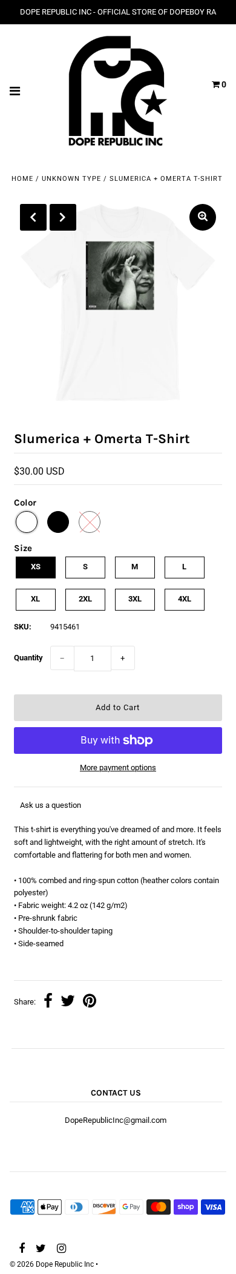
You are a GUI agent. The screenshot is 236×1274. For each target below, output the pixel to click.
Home (22, 179)
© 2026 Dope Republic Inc (52, 1264)
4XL (184, 598)
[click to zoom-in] (202, 217)
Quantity (28, 657)
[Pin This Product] (89, 1002)
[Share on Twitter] (68, 1002)
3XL (135, 598)
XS (36, 566)
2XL (85, 598)
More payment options (118, 767)
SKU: (22, 626)
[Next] (63, 217)
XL (35, 598)
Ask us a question (50, 805)
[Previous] (33, 217)
